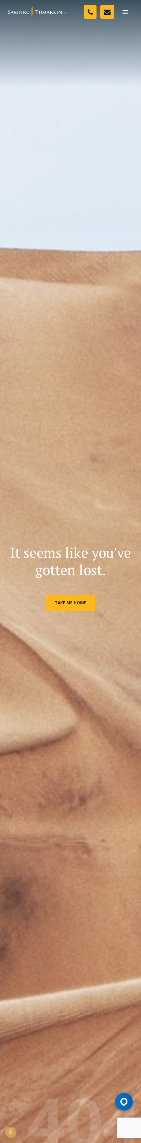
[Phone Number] (90, 12)
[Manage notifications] (10, 1132)
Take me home (70, 603)
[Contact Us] (107, 12)
